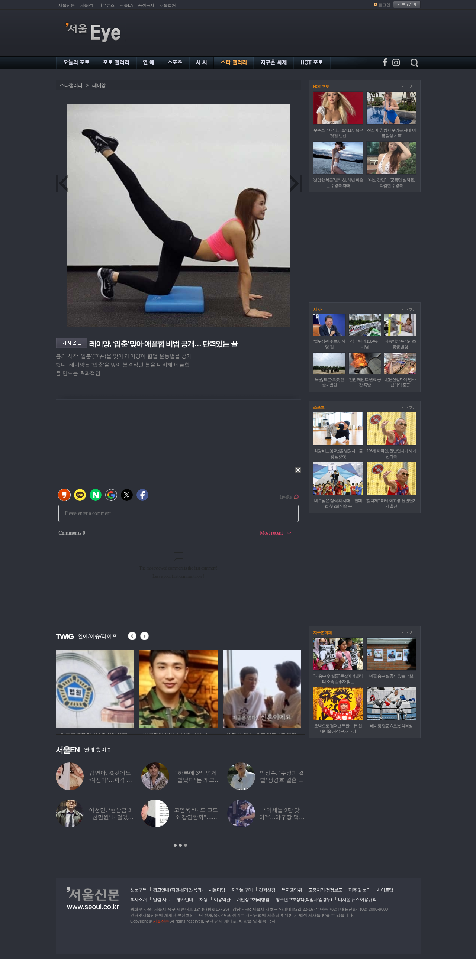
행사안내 (185, 899)
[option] (95, 687)
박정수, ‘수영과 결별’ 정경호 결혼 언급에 (282, 780)
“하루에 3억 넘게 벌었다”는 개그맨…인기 (196, 780)
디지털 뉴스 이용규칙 (357, 899)
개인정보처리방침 (253, 899)
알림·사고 (161, 899)
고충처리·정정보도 (325, 889)
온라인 (186, 889)
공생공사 (146, 5)
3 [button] (185, 845)
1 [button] (175, 845)
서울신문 (66, 5)
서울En (126, 5)
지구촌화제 (322, 632)
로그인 (384, 5)
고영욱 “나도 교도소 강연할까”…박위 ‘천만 (196, 817)
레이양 (99, 85)
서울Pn (86, 5)
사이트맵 (385, 889)
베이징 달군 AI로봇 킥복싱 (391, 725)
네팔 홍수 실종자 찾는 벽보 (391, 676)
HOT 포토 (321, 86)
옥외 (197, 889)
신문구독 (138, 889)
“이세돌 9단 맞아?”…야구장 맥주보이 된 (282, 817)
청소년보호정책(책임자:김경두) (304, 899)
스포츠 (318, 407)
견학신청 (267, 889)
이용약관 (222, 899)
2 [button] (180, 845)
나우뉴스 (106, 5)
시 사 (317, 309)
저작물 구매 (242, 889)
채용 (203, 899)
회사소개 (138, 899)
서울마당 (217, 889)
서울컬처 (168, 5)
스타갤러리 (71, 85)
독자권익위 (292, 889)
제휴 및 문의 (359, 889)
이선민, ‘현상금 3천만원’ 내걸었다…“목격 (110, 817)
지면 (175, 889)
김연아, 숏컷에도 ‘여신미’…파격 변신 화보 (110, 780)
